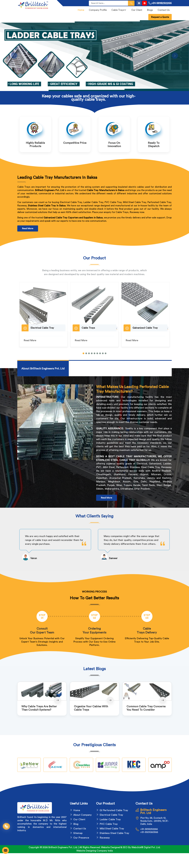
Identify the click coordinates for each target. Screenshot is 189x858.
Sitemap (77, 833)
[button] (83, 353)
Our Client (136, 10)
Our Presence (81, 837)
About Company (82, 815)
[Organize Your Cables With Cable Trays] (94, 691)
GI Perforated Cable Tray (114, 810)
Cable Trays (117, 10)
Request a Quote (160, 17)
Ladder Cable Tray (110, 819)
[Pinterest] (144, 3)
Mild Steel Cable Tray (112, 828)
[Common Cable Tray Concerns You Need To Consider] (147, 691)
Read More (27, 228)
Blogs (150, 10)
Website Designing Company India (94, 851)
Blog (75, 824)
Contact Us (164, 10)
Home (81, 10)
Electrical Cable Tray (111, 815)
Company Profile (98, 10)
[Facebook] (139, 3)
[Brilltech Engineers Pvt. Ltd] (35, 5)
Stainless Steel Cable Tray (114, 833)
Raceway (105, 837)
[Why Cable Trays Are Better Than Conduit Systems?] (42, 691)
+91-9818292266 (161, 3)
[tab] (43, 368)
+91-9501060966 (149, 832)
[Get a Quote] (5, 850)
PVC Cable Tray (109, 824)
